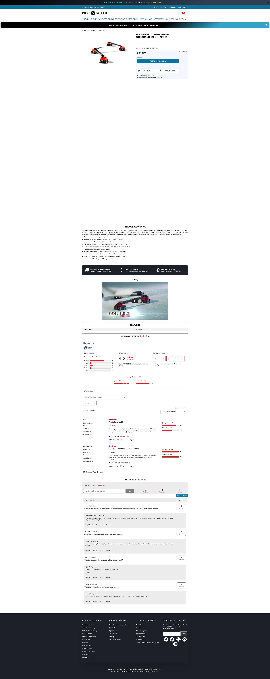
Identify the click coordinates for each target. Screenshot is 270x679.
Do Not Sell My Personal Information (147, 643)
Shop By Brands (114, 634)
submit (184, 634)
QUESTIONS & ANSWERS (135, 480)
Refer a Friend (86, 645)
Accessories (159, 19)
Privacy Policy (140, 637)
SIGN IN (163, 7)
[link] (88, 485)
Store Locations (87, 648)
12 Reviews (101, 485)
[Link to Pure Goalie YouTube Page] (185, 641)
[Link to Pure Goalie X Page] (179, 641)
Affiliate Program (141, 631)
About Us (139, 625)
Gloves (94, 19)
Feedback (85, 657)
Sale (167, 19)
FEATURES (135, 325)
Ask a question (182, 495)
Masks (111, 19)
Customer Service (87, 625)
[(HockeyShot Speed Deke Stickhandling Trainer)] (108, 54)
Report (108, 525)
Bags (142, 19)
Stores (156, 7)
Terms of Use (140, 640)
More (152, 75)
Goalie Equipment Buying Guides (119, 625)
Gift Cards (112, 628)
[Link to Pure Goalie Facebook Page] (166, 641)
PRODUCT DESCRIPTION (135, 227)
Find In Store (170, 71)
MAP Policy (85, 654)
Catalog (111, 637)
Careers (138, 628)
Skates (129, 19)
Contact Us (171, 7)
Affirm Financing (141, 634)
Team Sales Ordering (88, 628)
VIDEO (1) (135, 279)
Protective (120, 19)
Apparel (148, 19)
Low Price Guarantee (88, 651)
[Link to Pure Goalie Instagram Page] (175, 646)
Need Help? (112, 669)
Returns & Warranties (89, 637)
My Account (86, 640)
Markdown (93, 7)
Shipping (85, 643)
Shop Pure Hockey (115, 640)
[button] (181, 507)
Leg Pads (85, 19)
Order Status (183, 7)
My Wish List (113, 631)
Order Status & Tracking (89, 631)
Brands (174, 19)
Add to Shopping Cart (158, 61)
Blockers (102, 19)
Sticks (135, 19)
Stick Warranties (87, 634)
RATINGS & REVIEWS (135, 336)
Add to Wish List (148, 71)
